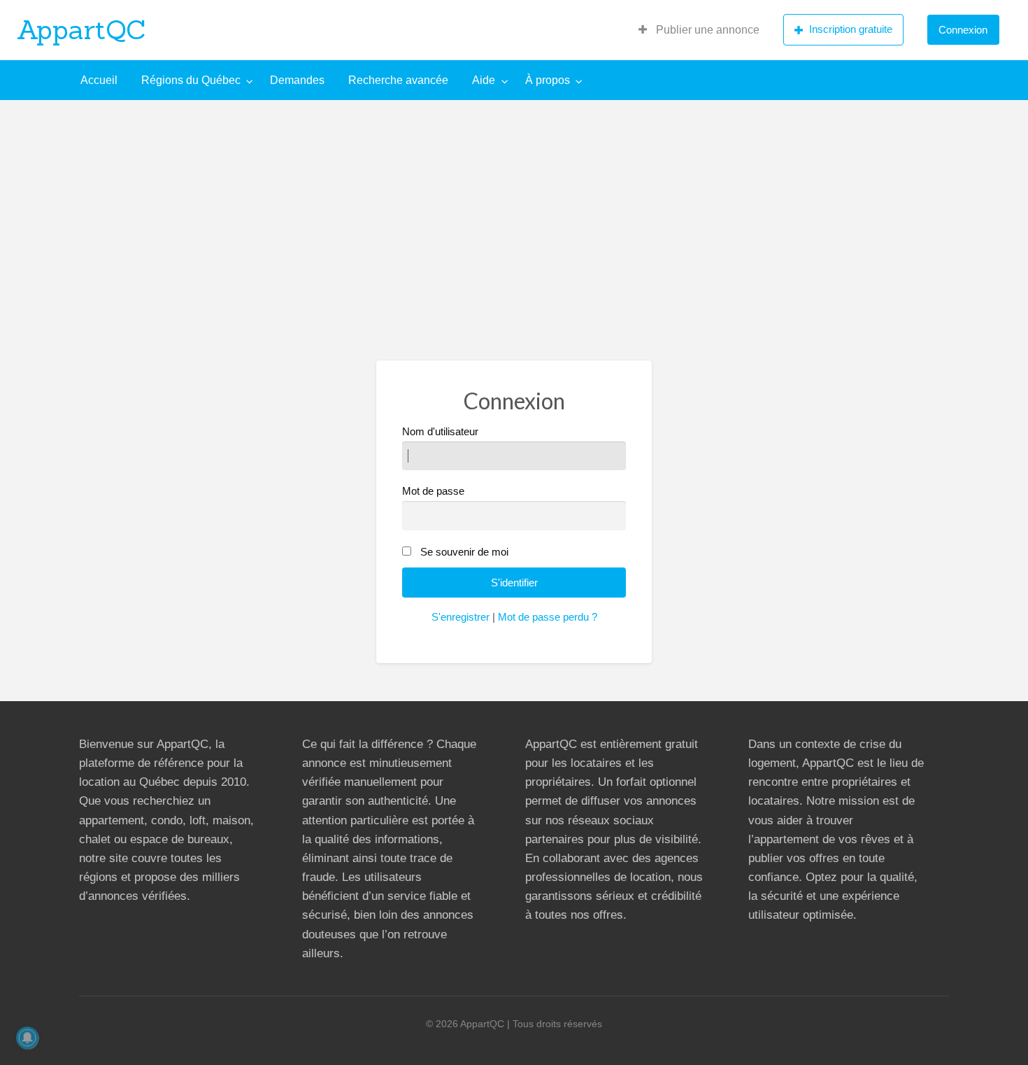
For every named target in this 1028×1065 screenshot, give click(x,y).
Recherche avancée (398, 80)
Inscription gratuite (850, 29)
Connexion (962, 30)
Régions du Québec (191, 80)
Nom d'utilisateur (440, 431)
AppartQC (81, 29)
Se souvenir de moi (464, 552)
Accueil (98, 80)
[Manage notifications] (27, 1038)
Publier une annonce (706, 30)
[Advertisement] (514, 205)
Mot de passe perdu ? (547, 617)
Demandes (297, 80)
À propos (547, 80)
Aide (483, 80)
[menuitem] (699, 30)
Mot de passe (433, 491)
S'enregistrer (460, 617)
